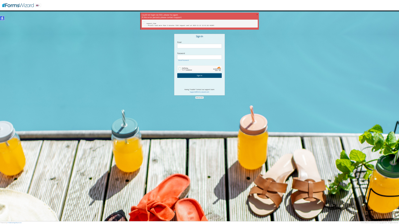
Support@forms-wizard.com (199, 92)
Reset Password (183, 60)
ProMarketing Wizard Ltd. (15, 222)
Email (179, 42)
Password (181, 53)
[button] (2, 18)
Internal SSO (199, 97)
